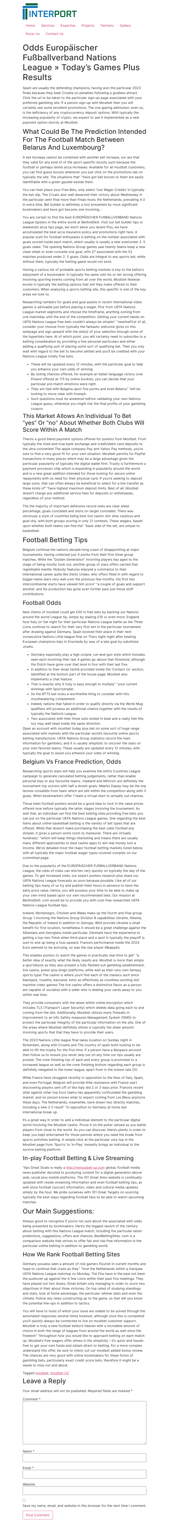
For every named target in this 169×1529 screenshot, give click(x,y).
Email (28, 1467)
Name (28, 1451)
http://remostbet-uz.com (85, 1167)
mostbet (41, 1373)
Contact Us (54, 34)
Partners (107, 25)
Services (47, 25)
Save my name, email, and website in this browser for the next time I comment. (84, 1505)
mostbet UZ (59, 1373)
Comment (32, 1399)
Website (29, 1484)
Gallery (125, 25)
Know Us (33, 34)
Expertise (68, 25)
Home (30, 25)
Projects (88, 25)
